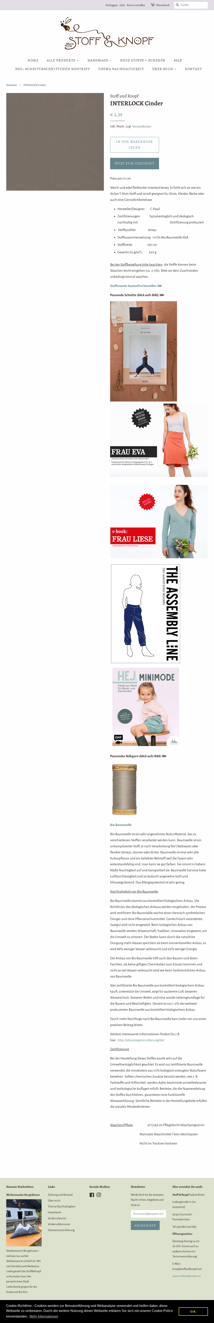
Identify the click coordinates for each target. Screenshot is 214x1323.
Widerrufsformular (59, 1224)
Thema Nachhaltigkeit (121, 69)
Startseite (11, 85)
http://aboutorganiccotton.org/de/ (141, 1040)
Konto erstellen (136, 5)
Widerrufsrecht (57, 1218)
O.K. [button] (193, 1311)
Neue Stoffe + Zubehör (143, 60)
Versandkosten (141, 126)
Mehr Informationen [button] (43, 1316)
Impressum (54, 1212)
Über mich (163, 69)
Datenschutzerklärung (61, 1230)
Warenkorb (162, 5)
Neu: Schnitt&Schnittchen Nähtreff (52, 69)
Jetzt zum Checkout (135, 163)
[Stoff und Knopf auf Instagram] (98, 1195)
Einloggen (112, 5)
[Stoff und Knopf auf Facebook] (91, 1195)
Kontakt (193, 69)
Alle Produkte (61, 60)
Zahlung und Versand (60, 1194)
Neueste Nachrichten (19, 1187)
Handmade (98, 60)
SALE (178, 60)
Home (33, 60)
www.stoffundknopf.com (186, 1276)
